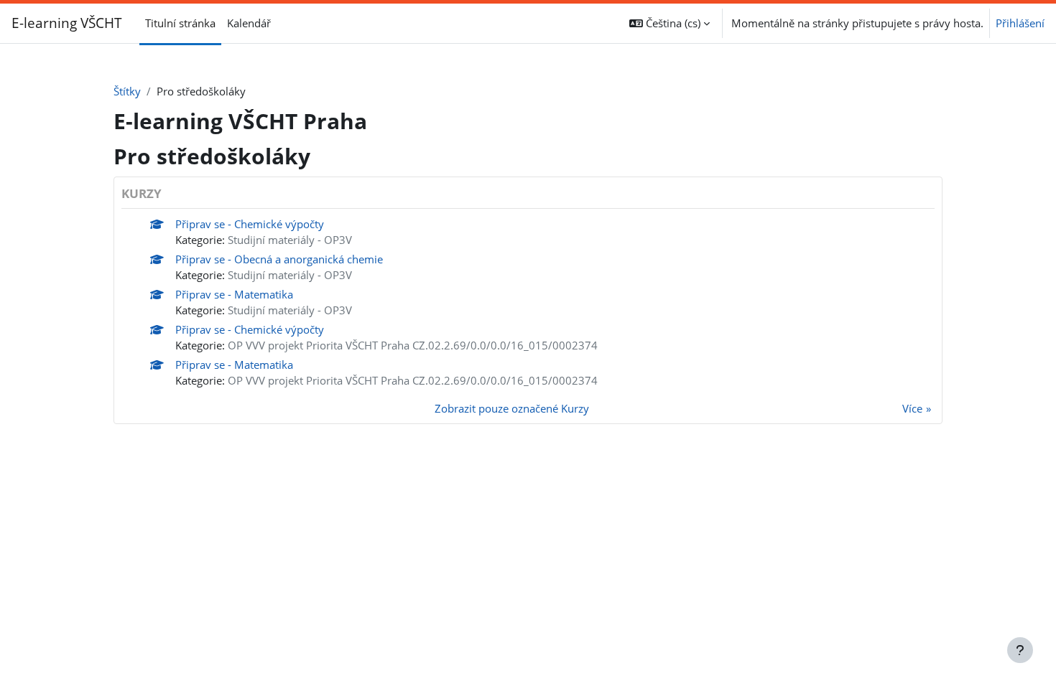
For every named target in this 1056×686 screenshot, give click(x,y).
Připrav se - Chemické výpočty (249, 224)
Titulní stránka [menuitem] (180, 23)
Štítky (127, 91)
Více (912, 408)
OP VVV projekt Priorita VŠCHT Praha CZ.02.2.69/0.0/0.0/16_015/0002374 (413, 345)
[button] (669, 23)
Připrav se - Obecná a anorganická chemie (279, 259)
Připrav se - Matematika (234, 294)
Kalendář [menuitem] (249, 23)
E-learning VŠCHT (66, 23)
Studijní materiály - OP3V (290, 239)
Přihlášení (1020, 23)
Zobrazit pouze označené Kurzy (512, 408)
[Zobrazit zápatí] (1020, 650)
